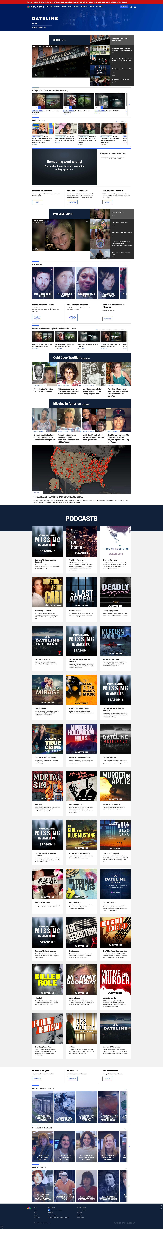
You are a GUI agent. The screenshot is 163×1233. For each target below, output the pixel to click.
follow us (37, 1078)
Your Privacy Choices (56, 1210)
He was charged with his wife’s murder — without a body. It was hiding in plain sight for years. (42, 139)
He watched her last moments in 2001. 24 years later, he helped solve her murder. (87, 139)
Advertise (79, 1215)
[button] (70, 6)
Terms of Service (52, 1215)
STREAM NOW (72, 202)
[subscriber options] (131, 6)
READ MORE (86, 358)
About (35, 1207)
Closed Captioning (81, 1210)
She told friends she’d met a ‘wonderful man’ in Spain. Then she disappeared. (110, 139)
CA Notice (50, 1212)
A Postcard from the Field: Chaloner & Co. (45, 47)
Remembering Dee (38, 220)
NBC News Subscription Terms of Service (58, 1217)
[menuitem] (49, 6)
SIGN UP (107, 202)
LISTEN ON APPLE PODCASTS (37, 317)
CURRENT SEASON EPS (39, 27)
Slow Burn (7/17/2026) (112, 111)
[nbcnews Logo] (29, 1208)
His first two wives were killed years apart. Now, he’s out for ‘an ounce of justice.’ (65, 138)
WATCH (37, 202)
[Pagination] (116, 121)
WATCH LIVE (107, 319)
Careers (36, 1215)
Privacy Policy (51, 1207)
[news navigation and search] (135, 6)
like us (107, 1078)
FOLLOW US (72, 1078)
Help (35, 1212)
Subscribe (79, 1212)
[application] (61, 61)
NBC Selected (80, 1217)
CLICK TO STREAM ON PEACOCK (72, 317)
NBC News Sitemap (81, 1207)
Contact (36, 1210)
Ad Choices (37, 1217)
